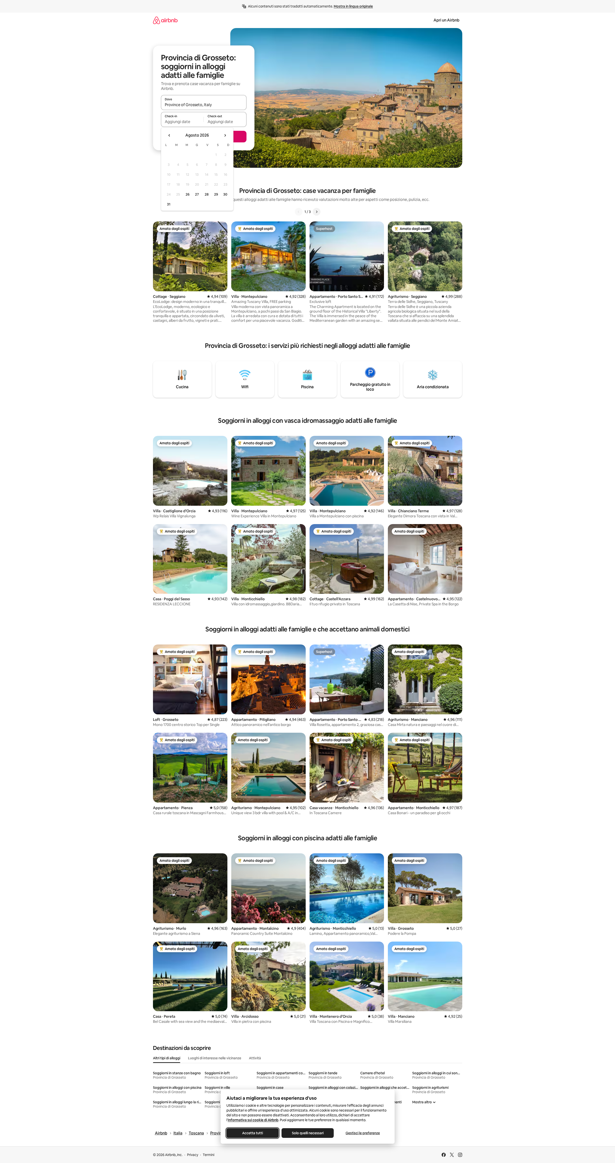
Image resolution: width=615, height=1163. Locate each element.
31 (168, 204)
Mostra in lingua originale (353, 6)
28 (207, 194)
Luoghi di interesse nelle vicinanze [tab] (214, 1058)
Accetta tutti (252, 1133)
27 (197, 194)
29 (216, 194)
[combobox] (204, 105)
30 (225, 194)
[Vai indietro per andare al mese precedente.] (169, 135)
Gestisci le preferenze (363, 1133)
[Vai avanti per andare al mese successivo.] (225, 135)
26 (187, 194)
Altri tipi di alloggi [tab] (166, 1058)
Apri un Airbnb (446, 20)
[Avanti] (316, 212)
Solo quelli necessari (307, 1133)
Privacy (192, 1155)
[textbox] (182, 121)
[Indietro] (299, 212)
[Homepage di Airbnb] (165, 20)
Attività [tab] (255, 1058)
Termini (208, 1155)
